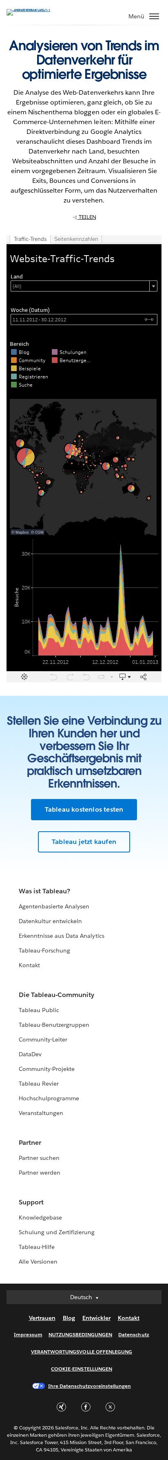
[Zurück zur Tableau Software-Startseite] (35, 8)
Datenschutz (133, 1334)
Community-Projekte (47, 1069)
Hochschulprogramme (49, 1098)
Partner (30, 1142)
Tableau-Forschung (44, 950)
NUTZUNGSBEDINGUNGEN (81, 1334)
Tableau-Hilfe (37, 1247)
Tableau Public (39, 1010)
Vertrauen (42, 1318)
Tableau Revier (39, 1083)
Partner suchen (39, 1158)
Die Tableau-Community (56, 994)
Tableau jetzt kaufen (84, 841)
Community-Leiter (43, 1039)
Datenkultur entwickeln (50, 921)
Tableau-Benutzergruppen (54, 1024)
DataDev (30, 1054)
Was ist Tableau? (44, 891)
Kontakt (29, 965)
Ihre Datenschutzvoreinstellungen (89, 1385)
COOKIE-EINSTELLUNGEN (81, 1368)
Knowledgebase (40, 1217)
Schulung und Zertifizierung (57, 1232)
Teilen (86, 217)
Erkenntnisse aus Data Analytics (61, 935)
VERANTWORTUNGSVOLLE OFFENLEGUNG (81, 1351)
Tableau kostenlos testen (84, 809)
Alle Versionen (38, 1261)
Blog (69, 1318)
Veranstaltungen (41, 1113)
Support (31, 1202)
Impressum (28, 1334)
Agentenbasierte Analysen (54, 906)
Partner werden (39, 1172)
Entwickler (96, 1318)
